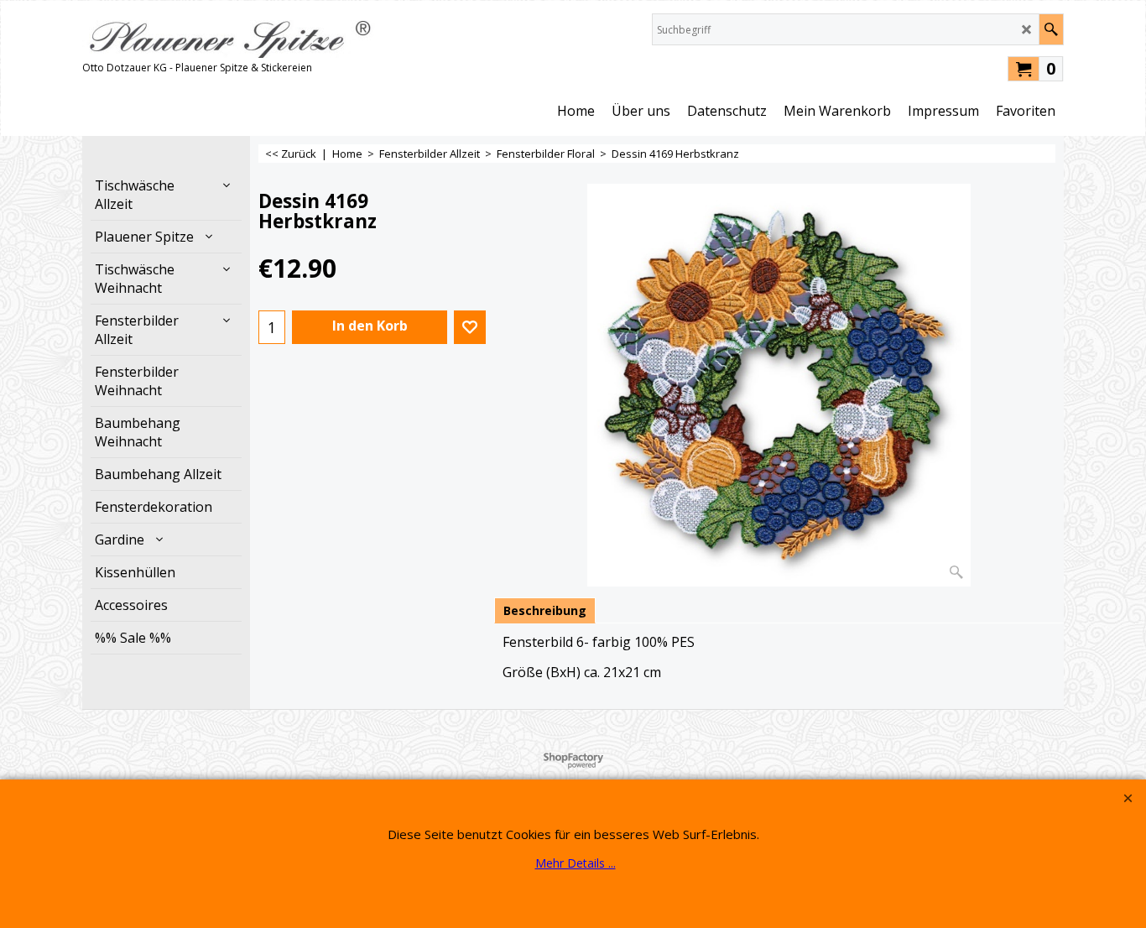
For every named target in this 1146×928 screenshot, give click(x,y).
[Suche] (1051, 29)
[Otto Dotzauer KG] (229, 35)
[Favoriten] (470, 327)
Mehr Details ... (575, 863)
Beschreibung (544, 610)
